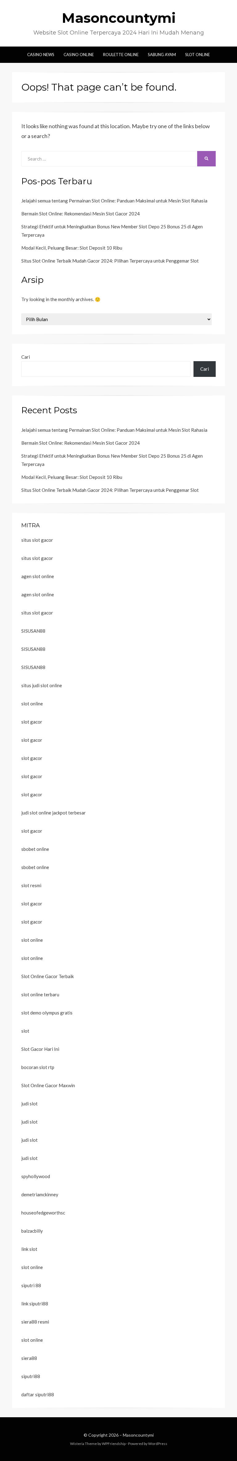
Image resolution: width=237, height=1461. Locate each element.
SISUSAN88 (33, 631)
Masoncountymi (119, 18)
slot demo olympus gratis (47, 1012)
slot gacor (31, 721)
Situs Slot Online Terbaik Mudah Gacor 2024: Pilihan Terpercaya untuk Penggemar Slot (110, 260)
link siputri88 (34, 1303)
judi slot (29, 1103)
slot (25, 1031)
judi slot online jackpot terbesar (53, 812)
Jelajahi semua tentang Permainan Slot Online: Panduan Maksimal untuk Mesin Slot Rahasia (114, 200)
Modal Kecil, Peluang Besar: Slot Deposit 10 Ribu (71, 248)
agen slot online (37, 576)
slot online (32, 703)
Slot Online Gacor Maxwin (48, 1085)
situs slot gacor (37, 540)
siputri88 (30, 1376)
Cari (25, 357)
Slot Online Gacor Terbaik (47, 976)
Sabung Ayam (162, 54)
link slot (29, 1249)
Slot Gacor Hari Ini (40, 1049)
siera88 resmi (35, 1321)
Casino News (40, 54)
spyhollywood (35, 1176)
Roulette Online (121, 54)
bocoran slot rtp (37, 1067)
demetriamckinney (39, 1194)
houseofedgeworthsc (43, 1212)
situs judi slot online (41, 685)
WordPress (157, 1443)
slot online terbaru (40, 994)
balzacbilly (32, 1231)
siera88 (29, 1358)
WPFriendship (114, 1443)
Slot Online (197, 54)
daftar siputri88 (37, 1394)
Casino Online (79, 54)
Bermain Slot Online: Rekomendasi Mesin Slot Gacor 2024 (80, 213)
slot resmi (31, 885)
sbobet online (35, 849)
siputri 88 (31, 1285)
